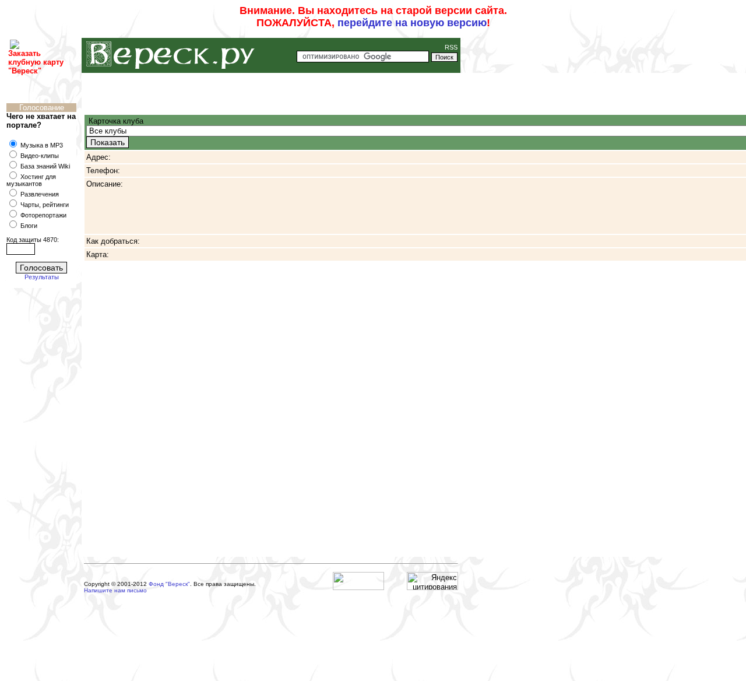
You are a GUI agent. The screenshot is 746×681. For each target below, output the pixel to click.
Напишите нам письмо (115, 590)
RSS (450, 47)
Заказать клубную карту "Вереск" (36, 62)
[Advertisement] (44, 475)
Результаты (41, 276)
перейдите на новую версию (412, 23)
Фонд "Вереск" (169, 584)
